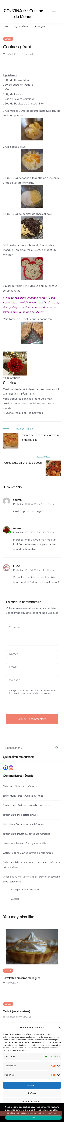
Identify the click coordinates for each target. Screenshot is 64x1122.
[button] (59, 1027)
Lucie (16, 566)
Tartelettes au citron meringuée (21, 978)
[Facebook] (5, 767)
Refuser (32, 1093)
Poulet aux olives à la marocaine (33, 834)
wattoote (8, 853)
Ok (33, 1117)
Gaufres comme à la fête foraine (36, 853)
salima (17, 500)
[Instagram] (11, 767)
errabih (6, 815)
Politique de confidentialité (25, 889)
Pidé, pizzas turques (27, 815)
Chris (5, 786)
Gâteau (8, 38)
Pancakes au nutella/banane (29, 824)
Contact (15, 899)
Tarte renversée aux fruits (28, 786)
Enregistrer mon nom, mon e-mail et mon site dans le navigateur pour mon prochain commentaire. (33, 691)
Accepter (32, 1085)
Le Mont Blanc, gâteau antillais (32, 843)
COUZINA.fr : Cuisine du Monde (23, 13)
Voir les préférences (32, 1101)
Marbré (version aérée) (16, 1011)
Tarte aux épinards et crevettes (34, 805)
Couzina (7, 876)
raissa (17, 528)
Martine (7, 805)
